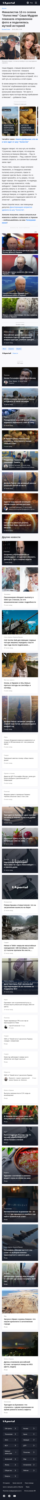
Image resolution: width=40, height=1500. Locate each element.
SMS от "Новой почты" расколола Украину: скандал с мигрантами (18, 1040)
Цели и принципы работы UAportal (13, 1487)
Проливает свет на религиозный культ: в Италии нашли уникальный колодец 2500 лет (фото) (19, 1004)
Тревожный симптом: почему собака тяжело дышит (18, 759)
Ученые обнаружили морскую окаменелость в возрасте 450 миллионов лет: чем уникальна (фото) (19, 742)
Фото (4, 349)
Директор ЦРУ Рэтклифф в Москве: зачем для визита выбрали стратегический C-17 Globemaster (19, 778)
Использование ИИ (30, 1491)
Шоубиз (4, 8)
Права (27, 1487)
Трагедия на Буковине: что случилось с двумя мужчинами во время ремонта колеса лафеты (19, 1407)
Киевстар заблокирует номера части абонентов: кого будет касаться (16, 1058)
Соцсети (11, 349)
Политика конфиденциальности (12, 1491)
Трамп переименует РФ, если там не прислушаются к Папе (16, 1022)
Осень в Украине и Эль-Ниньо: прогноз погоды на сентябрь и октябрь (17, 685)
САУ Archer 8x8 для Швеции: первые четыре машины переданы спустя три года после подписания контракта (20, 642)
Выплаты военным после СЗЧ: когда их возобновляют (17, 1094)
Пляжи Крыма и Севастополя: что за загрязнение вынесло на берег (20, 906)
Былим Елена (6, 29)
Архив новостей (17, 1483)
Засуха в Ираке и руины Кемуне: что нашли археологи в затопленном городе (20, 1321)
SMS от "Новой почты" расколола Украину (18, 1075)
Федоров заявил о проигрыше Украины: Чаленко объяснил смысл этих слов (17, 795)
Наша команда (29, 1483)
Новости (15, 353)
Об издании (6, 1483)
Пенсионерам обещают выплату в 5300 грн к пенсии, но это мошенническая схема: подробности (20, 599)
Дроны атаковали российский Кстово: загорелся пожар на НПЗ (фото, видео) (18, 1364)
